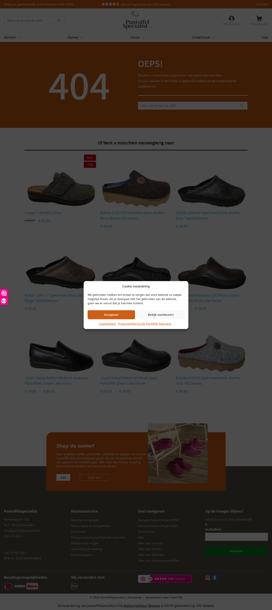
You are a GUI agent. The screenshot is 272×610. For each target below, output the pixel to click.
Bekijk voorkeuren (161, 315)
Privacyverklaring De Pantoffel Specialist (144, 324)
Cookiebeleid (107, 324)
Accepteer (111, 315)
